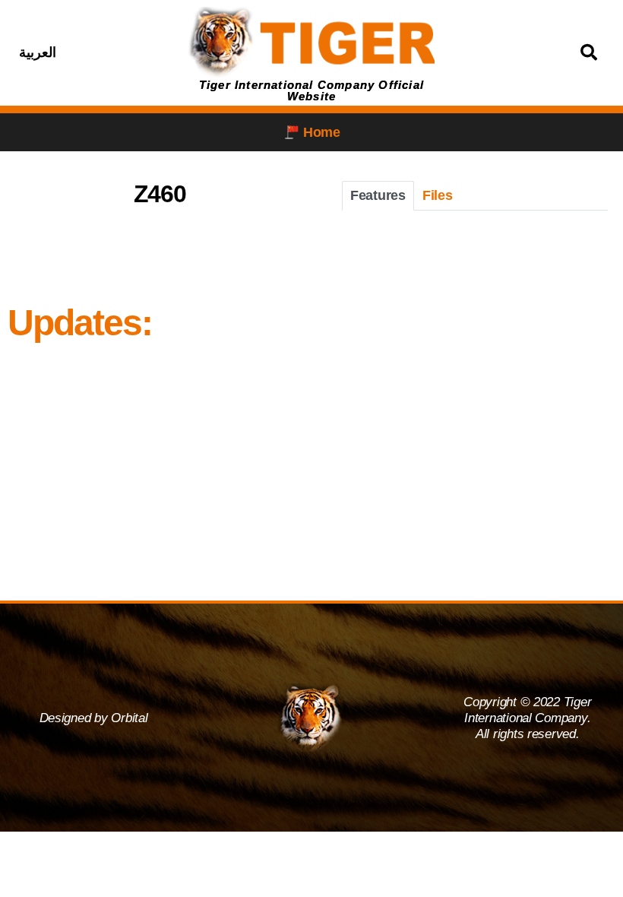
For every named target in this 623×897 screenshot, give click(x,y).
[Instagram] (127, 52)
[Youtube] (165, 52)
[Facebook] (89, 52)
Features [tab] (378, 195)
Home (321, 132)
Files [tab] (437, 195)
